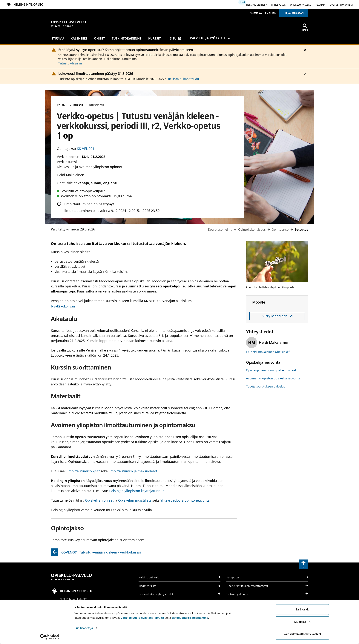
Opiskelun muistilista (134, 500)
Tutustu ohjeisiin (70, 63)
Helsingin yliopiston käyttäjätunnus (136, 490)
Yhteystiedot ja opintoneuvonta (185, 500)
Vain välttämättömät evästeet (302, 634)
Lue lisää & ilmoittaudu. (183, 79)
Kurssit (154, 38)
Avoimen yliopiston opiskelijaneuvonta (273, 378)
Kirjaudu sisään (294, 13)
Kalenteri (79, 38)
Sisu (175, 38)
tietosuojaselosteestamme (190, 617)
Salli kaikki (302, 609)
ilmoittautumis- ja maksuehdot (133, 471)
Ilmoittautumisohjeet (83, 471)
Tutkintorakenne (126, 38)
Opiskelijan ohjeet (99, 500)
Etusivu (57, 38)
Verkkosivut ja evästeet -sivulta (142, 617)
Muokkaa (300, 621)
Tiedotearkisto (147, 586)
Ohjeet (99, 38)
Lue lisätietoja (83, 628)
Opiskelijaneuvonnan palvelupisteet (271, 370)
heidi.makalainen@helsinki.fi (270, 352)
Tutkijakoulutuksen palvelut (265, 386)
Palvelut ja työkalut (207, 38)
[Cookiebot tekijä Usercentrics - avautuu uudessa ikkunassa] (49, 637)
